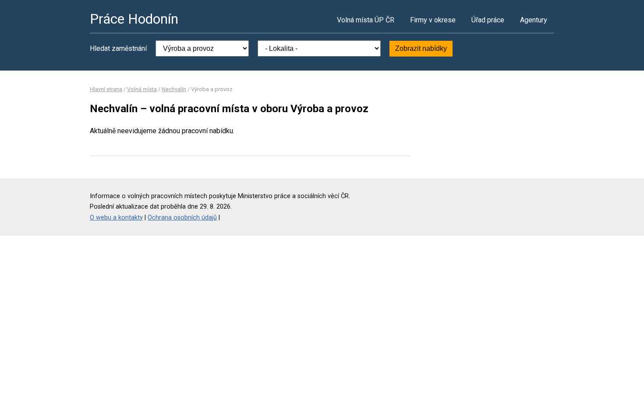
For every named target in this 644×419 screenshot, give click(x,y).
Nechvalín (174, 89)
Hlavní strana (106, 89)
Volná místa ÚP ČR (365, 20)
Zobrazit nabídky (421, 48)
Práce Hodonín (134, 19)
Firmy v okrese (433, 20)
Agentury (533, 20)
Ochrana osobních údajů (182, 217)
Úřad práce (487, 20)
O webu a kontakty (116, 217)
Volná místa (142, 89)
